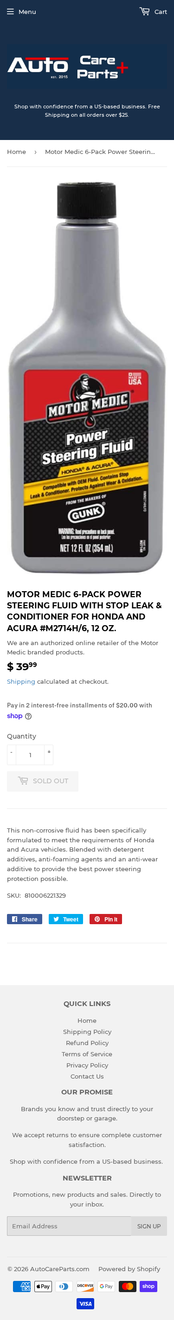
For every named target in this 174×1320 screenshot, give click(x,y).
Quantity (21, 736)
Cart (160, 11)
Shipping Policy (87, 1031)
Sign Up (149, 1226)
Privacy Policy (87, 1065)
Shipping (21, 681)
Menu (27, 11)
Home (16, 151)
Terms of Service (87, 1054)
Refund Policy (87, 1043)
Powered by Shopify (129, 1269)
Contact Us (87, 1076)
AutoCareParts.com (60, 1269)
